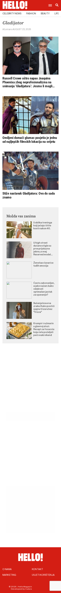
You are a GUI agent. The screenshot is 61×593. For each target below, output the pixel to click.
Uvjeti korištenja (43, 575)
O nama (7, 569)
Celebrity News (11, 14)
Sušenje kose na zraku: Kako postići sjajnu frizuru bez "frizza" (43, 307)
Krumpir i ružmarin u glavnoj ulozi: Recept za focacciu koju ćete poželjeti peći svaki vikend (43, 329)
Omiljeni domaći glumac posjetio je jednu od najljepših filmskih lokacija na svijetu (29, 140)
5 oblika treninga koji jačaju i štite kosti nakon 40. (42, 226)
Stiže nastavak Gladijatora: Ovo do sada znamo (28, 195)
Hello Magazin (25, 587)
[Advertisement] (30, 381)
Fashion (31, 14)
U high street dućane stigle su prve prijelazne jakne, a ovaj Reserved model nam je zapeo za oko (42, 249)
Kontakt (37, 569)
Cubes (28, 589)
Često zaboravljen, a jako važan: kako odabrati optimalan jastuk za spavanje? (43, 289)
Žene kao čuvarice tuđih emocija (43, 264)
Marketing (9, 575)
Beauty (45, 14)
